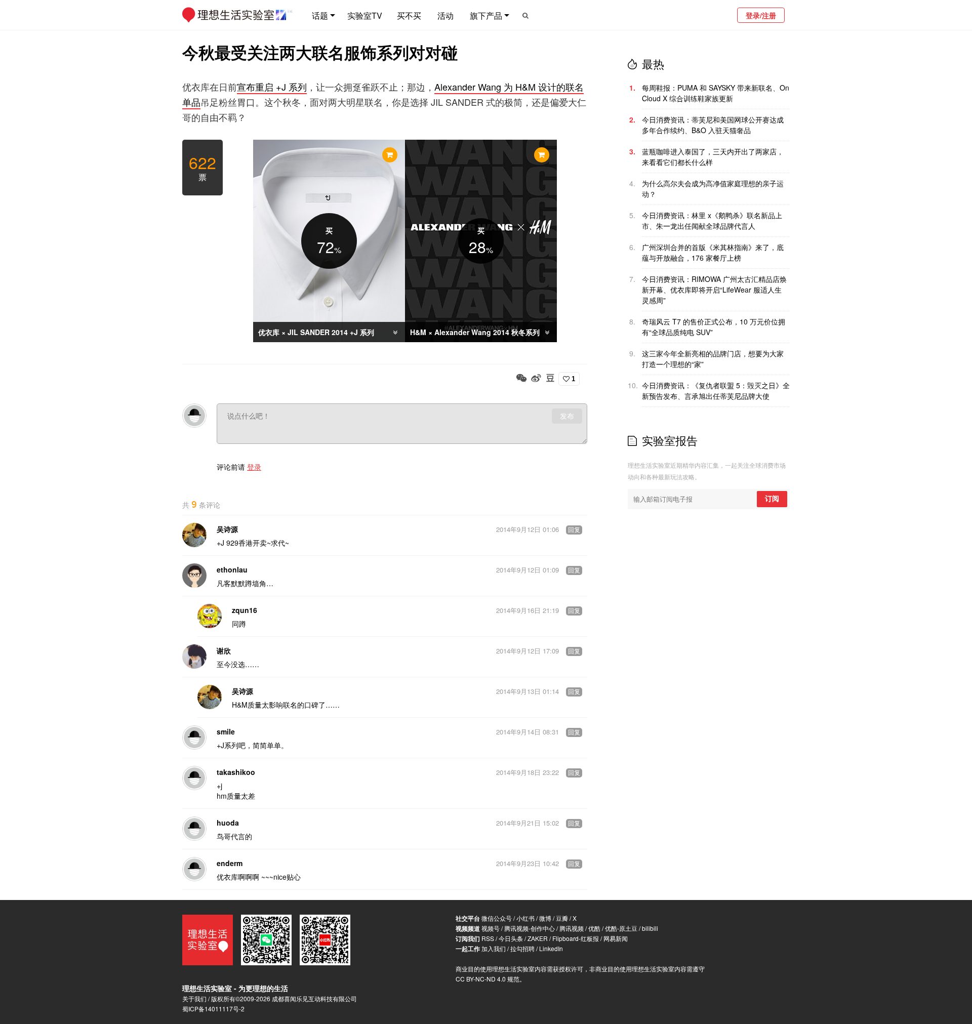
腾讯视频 (571, 928)
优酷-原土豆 (621, 928)
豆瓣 (562, 918)
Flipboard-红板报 (575, 938)
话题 (320, 15)
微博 (545, 918)
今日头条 (511, 938)
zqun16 (244, 610)
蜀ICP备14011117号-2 (213, 1008)
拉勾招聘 (522, 948)
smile (226, 731)
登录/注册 (761, 15)
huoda (228, 822)
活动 (445, 15)
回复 (574, 530)
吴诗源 (227, 529)
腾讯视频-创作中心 (529, 928)
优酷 (594, 928)
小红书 (525, 918)
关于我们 (194, 998)
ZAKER (538, 938)
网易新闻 (615, 938)
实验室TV (364, 15)
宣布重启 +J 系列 (272, 86)
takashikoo (236, 772)
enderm (229, 863)
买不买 (409, 15)
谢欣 (224, 650)
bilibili (650, 928)
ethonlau (232, 569)
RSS (487, 938)
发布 (567, 416)
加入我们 (493, 948)
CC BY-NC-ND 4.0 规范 (487, 978)
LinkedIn (551, 948)
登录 (254, 467)
